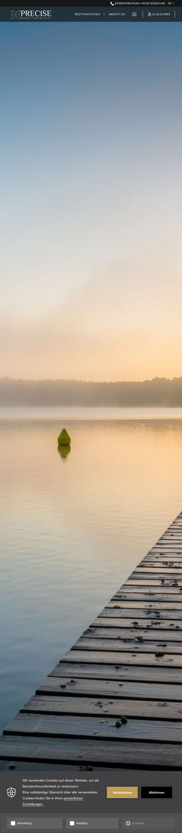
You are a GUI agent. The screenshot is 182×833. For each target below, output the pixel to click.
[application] (91, 802)
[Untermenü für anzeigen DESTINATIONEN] (104, 14)
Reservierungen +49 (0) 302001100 (139, 3)
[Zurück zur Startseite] (31, 15)
